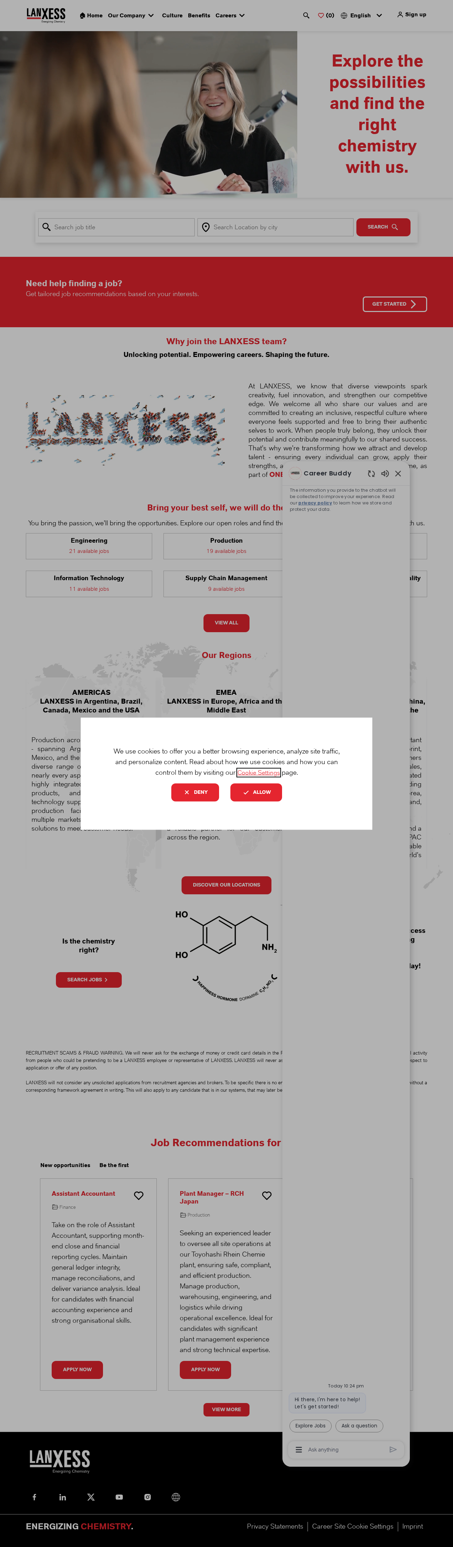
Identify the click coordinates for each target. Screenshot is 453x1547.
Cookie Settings (258, 772)
